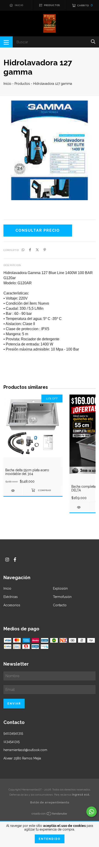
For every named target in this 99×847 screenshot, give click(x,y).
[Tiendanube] (49, 814)
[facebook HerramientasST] (15, 560)
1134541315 (11, 741)
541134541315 (13, 733)
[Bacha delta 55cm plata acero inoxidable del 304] (13, 490)
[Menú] (6, 41)
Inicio (7, 83)
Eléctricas (10, 597)
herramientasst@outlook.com (25, 750)
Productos (22, 83)
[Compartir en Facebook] (30, 249)
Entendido (50, 839)
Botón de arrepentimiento (49, 802)
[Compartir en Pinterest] (45, 249)
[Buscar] (93, 42)
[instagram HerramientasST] (7, 560)
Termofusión (62, 597)
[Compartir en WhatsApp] (23, 249)
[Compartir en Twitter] (37, 249)
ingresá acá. (81, 794)
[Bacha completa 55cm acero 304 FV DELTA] (79, 507)
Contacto (60, 605)
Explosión (60, 588)
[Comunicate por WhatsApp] (91, 811)
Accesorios (11, 605)
